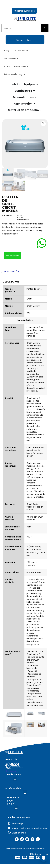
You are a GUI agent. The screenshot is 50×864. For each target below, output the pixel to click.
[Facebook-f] (17, 839)
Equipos (20, 217)
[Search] (44, 28)
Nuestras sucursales (24, 10)
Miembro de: (11, 759)
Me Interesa (12, 255)
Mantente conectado (19, 817)
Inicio (15, 84)
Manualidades (23, 219)
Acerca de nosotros (15, 66)
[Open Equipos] (37, 84)
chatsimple (11, 771)
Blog (6, 50)
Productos (20, 50)
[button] (15, 779)
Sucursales (10, 58)
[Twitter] (22, 839)
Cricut (19, 215)
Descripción (11, 271)
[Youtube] (27, 839)
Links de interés (13, 774)
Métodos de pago (13, 74)
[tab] (11, 271)
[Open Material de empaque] (40, 110)
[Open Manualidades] (35, 97)
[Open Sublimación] (34, 104)
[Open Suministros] (34, 91)
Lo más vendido (13, 788)
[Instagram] (32, 839)
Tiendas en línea (23, 40)
